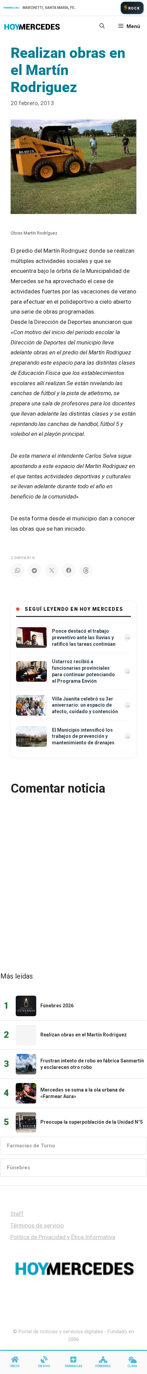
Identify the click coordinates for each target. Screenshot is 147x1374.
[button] (102, 26)
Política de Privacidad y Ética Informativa (62, 1237)
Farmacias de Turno (31, 1146)
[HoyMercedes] (32, 26)
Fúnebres (18, 1167)
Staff (17, 1213)
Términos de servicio (37, 1225)
